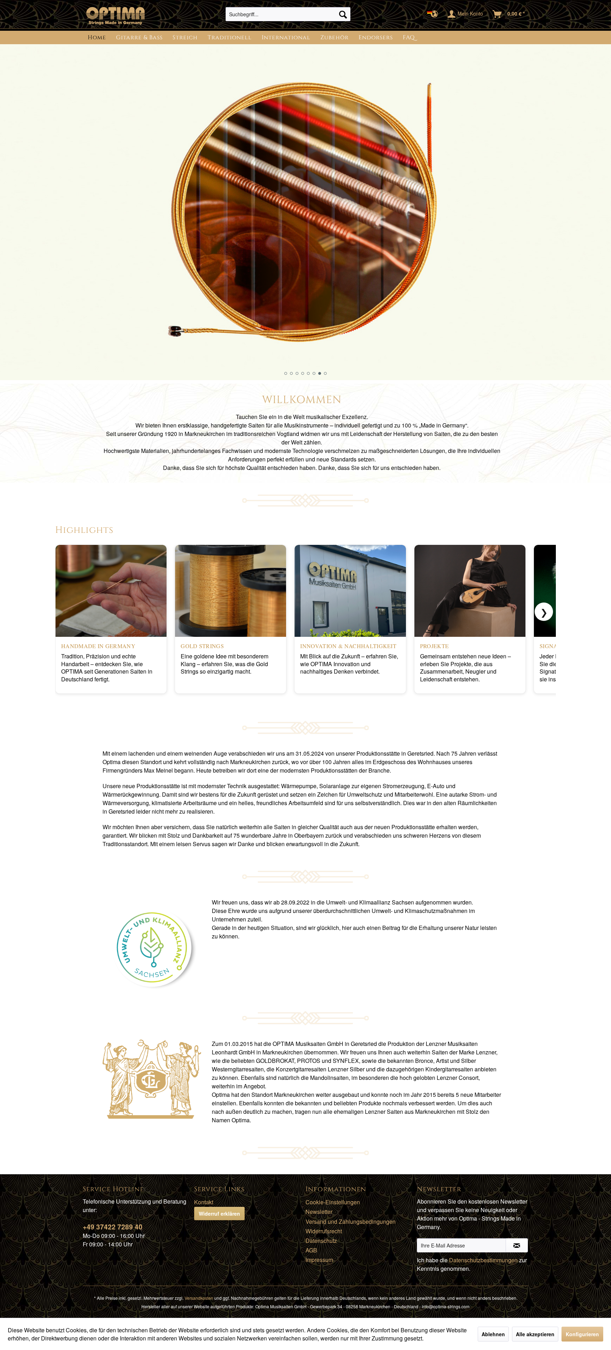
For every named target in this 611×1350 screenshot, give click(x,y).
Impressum (319, 1260)
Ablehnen (493, 1334)
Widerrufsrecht (324, 1231)
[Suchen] (343, 14)
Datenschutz (321, 1240)
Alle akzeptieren (535, 1334)
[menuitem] (288, 14)
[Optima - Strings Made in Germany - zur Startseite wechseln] (115, 16)
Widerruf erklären (219, 1213)
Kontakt (203, 1202)
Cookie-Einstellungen (333, 1202)
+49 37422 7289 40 (112, 1227)
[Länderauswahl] (435, 14)
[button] (285, 373)
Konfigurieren (582, 1334)
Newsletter (319, 1212)
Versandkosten (199, 1298)
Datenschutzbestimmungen (483, 1260)
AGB (311, 1250)
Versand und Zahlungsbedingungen (351, 1221)
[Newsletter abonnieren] (517, 1245)
